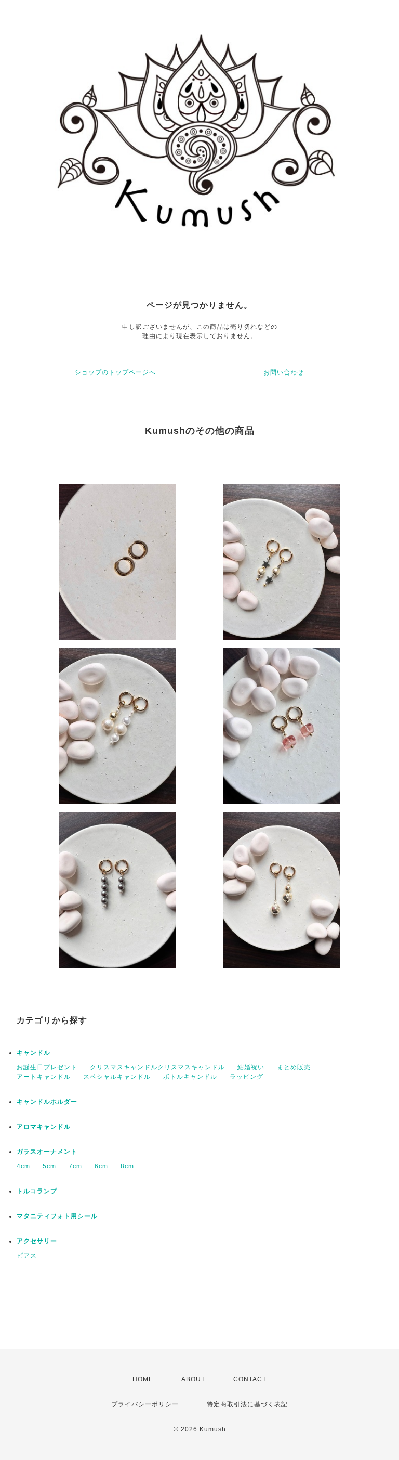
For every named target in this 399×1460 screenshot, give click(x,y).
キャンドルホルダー (47, 1101)
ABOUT (193, 1379)
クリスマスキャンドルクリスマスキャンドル (157, 1067)
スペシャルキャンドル (117, 1076)
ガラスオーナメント (47, 1151)
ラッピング (246, 1076)
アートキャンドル (44, 1076)
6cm (101, 1166)
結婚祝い (250, 1067)
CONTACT (250, 1379)
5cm (49, 1166)
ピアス (27, 1255)
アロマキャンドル (44, 1126)
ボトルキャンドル (190, 1076)
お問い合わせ (283, 372)
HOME (142, 1379)
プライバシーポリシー (145, 1404)
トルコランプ (37, 1191)
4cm (23, 1166)
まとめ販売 (294, 1067)
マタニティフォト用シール (57, 1216)
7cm (75, 1166)
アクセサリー (37, 1241)
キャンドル (33, 1052)
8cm (127, 1166)
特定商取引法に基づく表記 (247, 1404)
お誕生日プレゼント (47, 1067)
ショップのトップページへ (115, 372)
